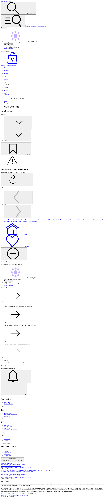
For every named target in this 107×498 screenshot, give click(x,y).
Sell (3, 418)
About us (6, 449)
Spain (25, 495)
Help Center (7, 439)
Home (5, 101)
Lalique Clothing (56, 219)
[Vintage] (55, 89)
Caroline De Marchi (24, 219)
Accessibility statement (6, 463)
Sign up (7, 51)
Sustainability (7, 451)
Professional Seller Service (10, 429)
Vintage (6, 87)
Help (3, 432)
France (2, 495)
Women (6, 73)
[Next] (1, 189)
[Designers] (55, 72)
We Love (6, 90)
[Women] (55, 75)
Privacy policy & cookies (16, 467)
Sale (5, 93)
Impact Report (7, 452)
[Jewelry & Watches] (55, 86)
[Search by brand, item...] (13, 21)
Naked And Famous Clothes (90, 219)
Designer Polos (17, 221)
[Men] (55, 77)
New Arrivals (7, 67)
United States (15, 495)
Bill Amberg (16, 219)
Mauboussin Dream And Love (29, 221)
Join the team (7, 454)
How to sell (6, 425)
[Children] (55, 80)
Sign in (2, 51)
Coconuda (40, 219)
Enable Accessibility (6, 1)
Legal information (14, 464)
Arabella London (8, 219)
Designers (6, 70)
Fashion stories (7, 455)
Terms (11, 466)
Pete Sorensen (79, 219)
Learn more (3, 365)
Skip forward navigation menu (8, 65)
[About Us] (55, 96)
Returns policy (7, 416)
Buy (3, 406)
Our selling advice (8, 427)
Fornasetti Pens (47, 219)
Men (5, 76)
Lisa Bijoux (63, 219)
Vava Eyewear (7, 103)
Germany (21, 495)
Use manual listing (8, 48)
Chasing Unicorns (33, 219)
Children (6, 79)
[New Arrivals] (55, 69)
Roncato (99, 219)
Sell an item (4, 27)
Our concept (7, 402)
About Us (6, 94)
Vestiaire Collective (7, 443)
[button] (8, 44)
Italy (27, 495)
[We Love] (55, 92)
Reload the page (28, 184)
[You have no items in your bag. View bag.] (12, 63)
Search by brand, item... (30, 13)
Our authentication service (10, 414)
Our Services (5, 395)
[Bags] (55, 83)
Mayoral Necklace (71, 219)
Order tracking (7, 413)
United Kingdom (8, 495)
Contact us (6, 440)
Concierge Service (8, 404)
